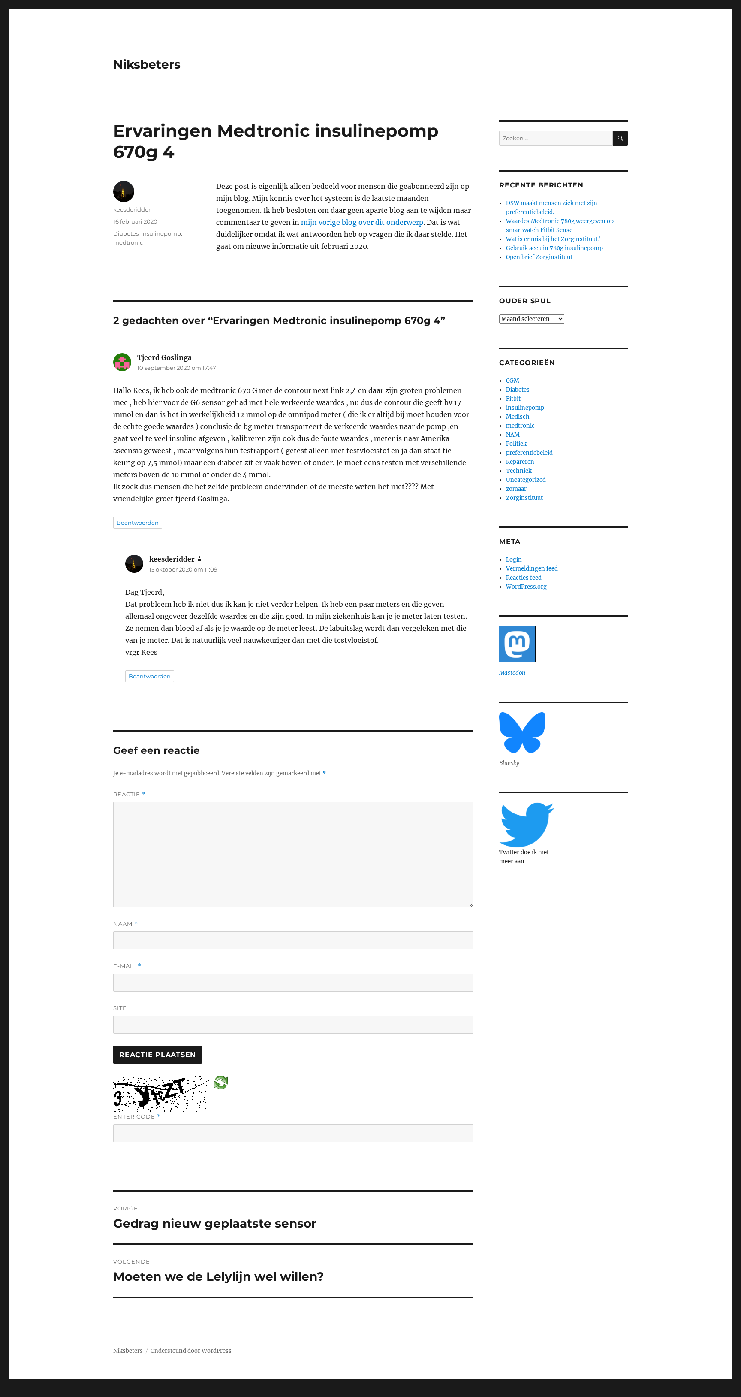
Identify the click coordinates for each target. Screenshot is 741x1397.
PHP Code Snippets (335, 1392)
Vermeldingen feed (532, 568)
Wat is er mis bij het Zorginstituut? (553, 239)
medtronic (128, 242)
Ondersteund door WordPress (191, 1351)
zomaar (516, 489)
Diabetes (126, 233)
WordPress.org (526, 586)
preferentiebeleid (529, 453)
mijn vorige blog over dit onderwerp (362, 222)
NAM (513, 434)
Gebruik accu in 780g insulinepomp (554, 248)
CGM (512, 380)
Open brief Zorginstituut (539, 257)
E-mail (127, 966)
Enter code (137, 1116)
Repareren (520, 462)
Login (514, 559)
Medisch (518, 416)
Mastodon (512, 673)
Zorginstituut (524, 498)
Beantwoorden (138, 522)
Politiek (516, 444)
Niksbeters (147, 64)
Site (120, 1007)
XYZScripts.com (409, 1392)
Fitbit (513, 398)
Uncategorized (526, 480)
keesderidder (132, 209)
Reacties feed (524, 577)
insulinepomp (161, 233)
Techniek (519, 471)
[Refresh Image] (221, 1082)
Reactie (129, 794)
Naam (125, 924)
